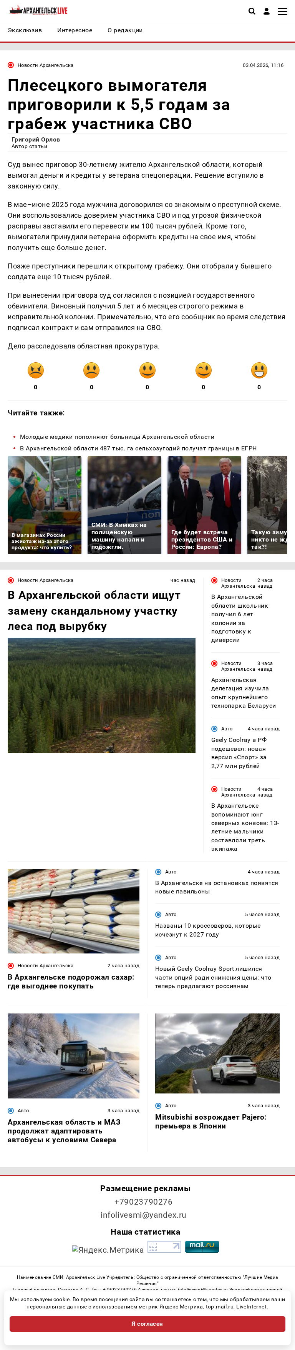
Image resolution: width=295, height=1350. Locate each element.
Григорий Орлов (36, 139)
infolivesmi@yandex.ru (144, 1215)
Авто (227, 729)
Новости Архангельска (46, 65)
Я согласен (147, 1323)
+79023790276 (143, 1202)
